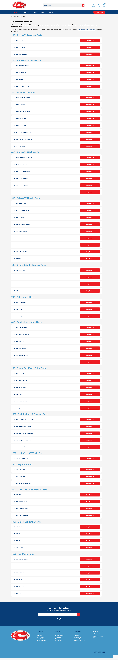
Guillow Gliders (77, 638)
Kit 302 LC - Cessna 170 (20, 104)
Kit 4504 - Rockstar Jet (20, 580)
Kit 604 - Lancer (18, 291)
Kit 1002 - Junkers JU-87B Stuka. (22, 426)
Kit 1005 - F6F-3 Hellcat (20, 447)
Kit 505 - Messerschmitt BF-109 (22, 231)
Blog (42, 12)
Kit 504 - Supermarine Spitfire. (22, 224)
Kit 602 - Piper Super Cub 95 (21, 277)
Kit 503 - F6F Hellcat (19, 217)
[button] (98, 5)
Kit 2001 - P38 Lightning (20, 495)
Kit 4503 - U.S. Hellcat (19, 573)
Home (12, 16)
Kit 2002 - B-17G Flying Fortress (22, 501)
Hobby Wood (40, 638)
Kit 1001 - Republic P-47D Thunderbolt (24, 419)
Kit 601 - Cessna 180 (19, 270)
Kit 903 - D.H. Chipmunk (20, 387)
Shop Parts (89, 40)
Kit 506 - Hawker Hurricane (21, 238)
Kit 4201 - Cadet (18, 534)
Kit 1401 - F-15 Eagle (19, 469)
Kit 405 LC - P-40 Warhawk (21, 185)
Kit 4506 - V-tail (18, 593)
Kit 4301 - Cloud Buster (20, 540)
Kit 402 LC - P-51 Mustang (21, 164)
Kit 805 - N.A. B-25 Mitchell (21, 355)
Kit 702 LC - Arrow (18, 309)
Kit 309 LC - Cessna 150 (20, 146)
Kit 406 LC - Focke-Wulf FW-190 (22, 192)
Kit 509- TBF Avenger (19, 258)
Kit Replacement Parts (42, 640)
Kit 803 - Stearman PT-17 (20, 341)
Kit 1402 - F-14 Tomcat (20, 476)
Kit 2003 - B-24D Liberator (21, 508)
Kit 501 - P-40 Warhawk (20, 203)
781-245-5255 (96, 640)
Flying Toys (39, 635)
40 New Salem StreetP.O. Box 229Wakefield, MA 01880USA (98, 635)
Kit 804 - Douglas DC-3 (20, 348)
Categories (16, 12)
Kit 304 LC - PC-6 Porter (20, 118)
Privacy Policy (58, 640)
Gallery (51, 12)
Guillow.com (95, 631)
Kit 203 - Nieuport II (19, 79)
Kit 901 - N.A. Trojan (19, 373)
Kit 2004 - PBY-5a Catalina (21, 515)
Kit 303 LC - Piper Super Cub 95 (22, 111)
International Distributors (80, 640)
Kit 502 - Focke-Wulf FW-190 (21, 210)
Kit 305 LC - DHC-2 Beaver (21, 125)
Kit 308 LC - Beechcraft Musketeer (23, 139)
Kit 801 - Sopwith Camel (20, 327)
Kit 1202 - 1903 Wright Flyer (21, 458)
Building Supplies (40, 637)
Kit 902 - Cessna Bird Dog (20, 380)
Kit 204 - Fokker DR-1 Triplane (22, 86)
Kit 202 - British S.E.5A (20, 72)
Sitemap (32, 652)
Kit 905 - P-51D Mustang (20, 401)
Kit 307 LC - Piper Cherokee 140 (22, 132)
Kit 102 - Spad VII (18, 40)
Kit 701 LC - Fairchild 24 (20, 302)
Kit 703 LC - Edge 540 (19, 316)
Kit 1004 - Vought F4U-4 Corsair (22, 440)
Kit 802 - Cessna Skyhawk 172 (22, 334)
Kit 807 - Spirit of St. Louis (21, 362)
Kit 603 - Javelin (18, 284)
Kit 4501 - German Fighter (21, 559)
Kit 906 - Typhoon (18, 408)
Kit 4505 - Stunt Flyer (19, 586)
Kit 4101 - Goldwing (19, 527)
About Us (26, 12)
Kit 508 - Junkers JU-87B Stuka (22, 252)
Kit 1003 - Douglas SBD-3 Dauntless (23, 433)
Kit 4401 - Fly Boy (18, 547)
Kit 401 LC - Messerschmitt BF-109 (23, 157)
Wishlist (57, 638)
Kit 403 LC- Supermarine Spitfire (22, 171)
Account (57, 634)
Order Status (58, 637)
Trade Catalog (77, 637)
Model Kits (39, 634)
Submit (78, 614)
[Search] (83, 5)
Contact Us (76, 635)
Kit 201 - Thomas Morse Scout (22, 65)
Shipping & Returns (59, 635)
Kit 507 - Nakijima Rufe (20, 245)
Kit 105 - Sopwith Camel (20, 54)
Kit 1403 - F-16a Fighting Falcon (22, 483)
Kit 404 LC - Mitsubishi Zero (21, 178)
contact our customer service (87, 29)
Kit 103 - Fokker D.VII (19, 47)
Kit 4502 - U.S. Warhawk (20, 566)
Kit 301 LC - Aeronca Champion (22, 97)
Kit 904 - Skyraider (19, 394)
